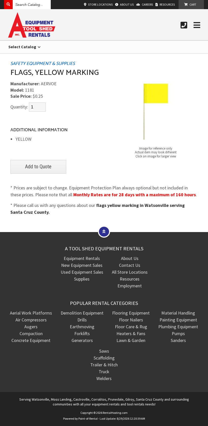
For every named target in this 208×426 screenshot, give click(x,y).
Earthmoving (82, 327)
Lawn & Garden (130, 340)
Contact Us (129, 265)
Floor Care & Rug (131, 327)
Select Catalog (22, 46)
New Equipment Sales (81, 265)
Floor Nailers (131, 320)
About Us (129, 258)
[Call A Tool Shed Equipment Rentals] (184, 25)
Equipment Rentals (82, 258)
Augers (31, 327)
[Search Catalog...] (8, 4)
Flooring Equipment (131, 313)
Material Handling (178, 313)
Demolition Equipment (82, 313)
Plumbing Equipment (178, 327)
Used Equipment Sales (82, 272)
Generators (82, 340)
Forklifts (82, 333)
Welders (104, 378)
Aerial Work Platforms (31, 313)
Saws (104, 351)
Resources (130, 279)
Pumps (178, 333)
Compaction (31, 333)
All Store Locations (130, 272)
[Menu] (197, 25)
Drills (82, 320)
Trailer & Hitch (104, 365)
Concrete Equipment (30, 340)
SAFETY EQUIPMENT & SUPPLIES (42, 64)
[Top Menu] (104, 231)
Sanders (178, 340)
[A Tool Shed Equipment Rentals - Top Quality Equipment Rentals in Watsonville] (31, 36)
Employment (129, 286)
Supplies (82, 279)
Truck (104, 371)
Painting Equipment (178, 320)
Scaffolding (104, 358)
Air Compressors (31, 320)
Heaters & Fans (130, 333)
